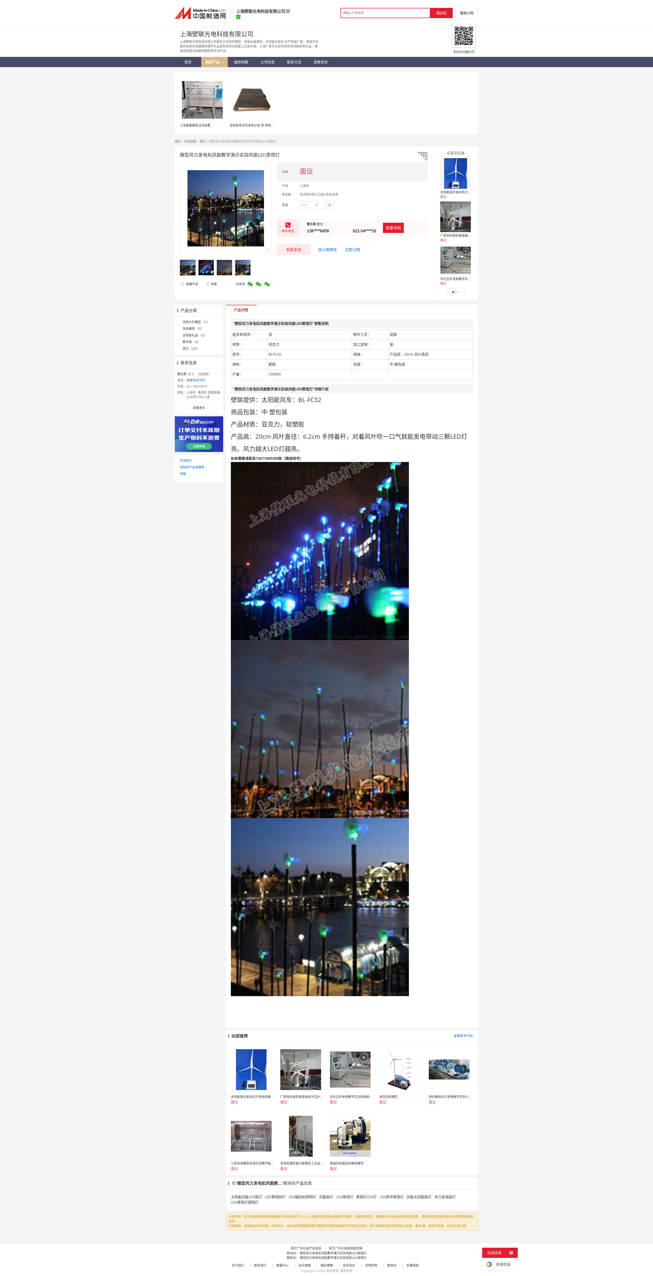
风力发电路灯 (445, 1196)
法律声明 (371, 1265)
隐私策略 (327, 1265)
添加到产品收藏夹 (192, 467)
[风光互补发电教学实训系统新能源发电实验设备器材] (455, 260)
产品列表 (190, 141)
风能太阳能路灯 (419, 1196)
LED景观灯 (344, 1196)
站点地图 (304, 1265)
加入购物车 (327, 249)
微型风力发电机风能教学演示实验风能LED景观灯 (333, 1253)
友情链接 (412, 1265)
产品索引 (186, 460)
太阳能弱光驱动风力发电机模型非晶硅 (466, 192)
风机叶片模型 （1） (196, 322)
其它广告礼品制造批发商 (345, 1248)
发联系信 (293, 249)
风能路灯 (326, 1196)
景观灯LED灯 (366, 1196)
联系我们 (260, 1265)
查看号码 (393, 227)
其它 (203, 141)
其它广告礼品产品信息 (306, 1248)
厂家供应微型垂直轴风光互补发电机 (464, 235)
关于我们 (238, 1265)
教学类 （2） (191, 342)
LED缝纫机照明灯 (302, 1196)
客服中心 (282, 1265)
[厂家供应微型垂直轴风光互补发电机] (455, 217)
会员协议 (349, 1265)
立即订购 (352, 249)
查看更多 (199, 408)
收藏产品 (191, 284)
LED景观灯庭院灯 (245, 1202)
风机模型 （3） (193, 329)
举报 (214, 284)
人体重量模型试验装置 (195, 125)
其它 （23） (191, 348)
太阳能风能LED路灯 (246, 1196)
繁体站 (391, 1265)
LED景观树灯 (275, 1196)
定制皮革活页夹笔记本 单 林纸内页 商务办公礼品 (263, 125)
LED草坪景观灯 (392, 1196)
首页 (178, 141)
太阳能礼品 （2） (195, 335)
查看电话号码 (195, 380)
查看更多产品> (464, 1036)
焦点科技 (332, 1271)
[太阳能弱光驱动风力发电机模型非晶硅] (455, 173)
